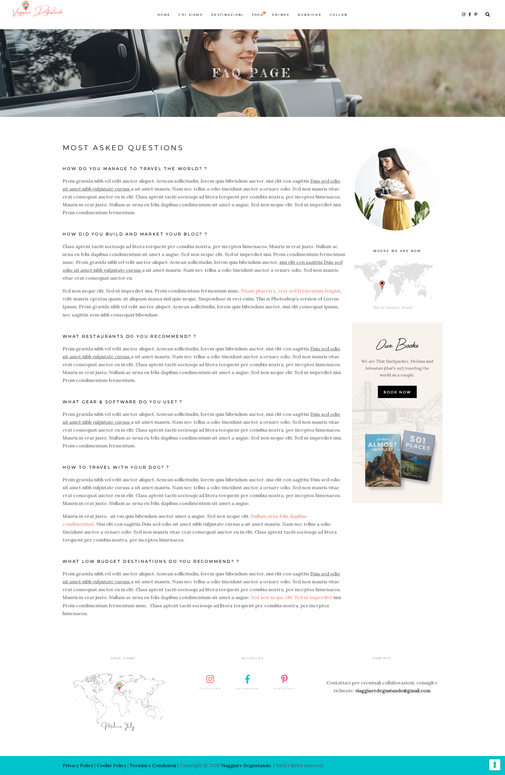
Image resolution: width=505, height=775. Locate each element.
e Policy (117, 765)
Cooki (103, 765)
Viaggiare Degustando (246, 765)
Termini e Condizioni (153, 765)
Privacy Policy (78, 765)
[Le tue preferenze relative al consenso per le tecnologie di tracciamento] (494, 764)
